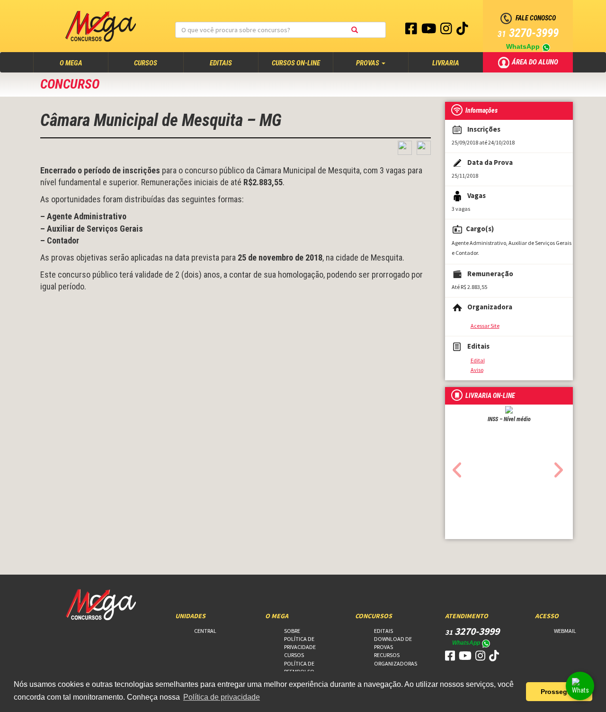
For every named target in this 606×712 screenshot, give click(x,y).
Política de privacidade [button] (221, 697)
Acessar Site (485, 325)
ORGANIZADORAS (395, 663)
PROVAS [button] (368, 63)
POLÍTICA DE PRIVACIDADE (300, 642)
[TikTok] (462, 31)
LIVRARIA (445, 63)
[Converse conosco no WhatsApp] (580, 686)
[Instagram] (447, 31)
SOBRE (292, 630)
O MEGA (80, 62)
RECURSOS (387, 654)
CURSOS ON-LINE (296, 63)
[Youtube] (429, 31)
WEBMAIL (565, 630)
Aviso (477, 369)
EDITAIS (221, 63)
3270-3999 (528, 33)
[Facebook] (412, 31)
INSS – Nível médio (509, 419)
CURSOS (145, 63)
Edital (478, 360)
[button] (454, 467)
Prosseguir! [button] (559, 691)
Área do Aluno (536, 61)
